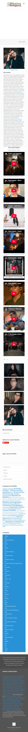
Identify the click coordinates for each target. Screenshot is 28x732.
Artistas (17, 488)
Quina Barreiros (10, 683)
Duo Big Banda (11, 681)
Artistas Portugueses (9, 540)
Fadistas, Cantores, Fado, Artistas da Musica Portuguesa (12, 702)
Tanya (24, 683)
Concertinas (6, 507)
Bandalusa (5, 680)
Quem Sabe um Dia (15, 306)
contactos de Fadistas (14, 691)
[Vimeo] (14, 729)
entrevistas (7, 582)
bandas (16, 492)
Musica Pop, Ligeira (9, 629)
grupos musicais (16, 515)
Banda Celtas (18, 679)
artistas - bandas (10, 490)
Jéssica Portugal (11, 680)
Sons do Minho (16, 686)
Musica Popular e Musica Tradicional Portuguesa (14, 699)
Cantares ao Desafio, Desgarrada (11, 504)
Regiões (6, 641)
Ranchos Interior (6, 523)
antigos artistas (8, 489)
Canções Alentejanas (9, 551)
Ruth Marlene (19, 680)
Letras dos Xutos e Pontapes (11, 617)
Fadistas (6, 510)
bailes (6, 543)
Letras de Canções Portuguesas (12, 610)
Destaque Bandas (15, 509)
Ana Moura (16, 120)
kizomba (7, 517)
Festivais (7, 594)
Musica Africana (12, 517)
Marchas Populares (9, 625)
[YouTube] (16, 729)
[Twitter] (12, 729)
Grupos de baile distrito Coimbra (11, 512)
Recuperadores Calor (8, 708)
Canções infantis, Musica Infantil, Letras (13, 563)
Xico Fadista (11, 677)
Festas (6, 590)
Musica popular (13, 519)
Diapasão (18, 681)
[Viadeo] (18, 729)
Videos (6, 649)
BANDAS (5, 470)
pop (20, 519)
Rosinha (17, 677)
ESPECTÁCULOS (6, 467)
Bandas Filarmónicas (7, 479)
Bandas (6, 547)
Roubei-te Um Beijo (15, 254)
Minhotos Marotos (18, 683)
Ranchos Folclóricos (15, 522)
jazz (5, 517)
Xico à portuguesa (19, 676)
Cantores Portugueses (13, 505)
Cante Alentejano (6, 694)
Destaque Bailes (6, 509)
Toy (6, 681)
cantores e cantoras (7, 689)
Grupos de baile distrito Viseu (13, 513)
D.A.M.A (5, 228)
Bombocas (12, 684)
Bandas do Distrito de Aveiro (14, 497)
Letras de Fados (8, 614)
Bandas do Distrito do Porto (15, 500)
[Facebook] (10, 729)
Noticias (7, 633)
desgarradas (7, 575)
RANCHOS (5, 473)
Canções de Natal (8, 555)
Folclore (12, 510)
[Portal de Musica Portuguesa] (14, 4)
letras (6, 602)
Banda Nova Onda (10, 679)
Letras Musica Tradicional (10, 621)
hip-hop (6, 598)
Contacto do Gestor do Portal (9, 676)
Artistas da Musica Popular (15, 687)
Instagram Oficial (14, 69)
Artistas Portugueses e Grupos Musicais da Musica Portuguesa (12, 696)
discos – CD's (8, 579)
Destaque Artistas (17, 507)
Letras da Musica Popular (10, 606)
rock (4, 526)
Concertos (7, 571)
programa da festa (9, 637)
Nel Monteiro (6, 684)
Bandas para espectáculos (19, 693)
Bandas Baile (5, 677)
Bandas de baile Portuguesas (11, 495)
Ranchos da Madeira (14, 520)
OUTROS (5, 476)
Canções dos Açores (9, 559)
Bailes (12, 492)
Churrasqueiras (14, 706)
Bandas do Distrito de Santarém (15, 499)
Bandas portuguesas (12, 502)
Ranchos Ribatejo (19, 525)
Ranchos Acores (6, 520)
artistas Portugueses (16, 689)
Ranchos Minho (13, 523)
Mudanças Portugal (15, 709)
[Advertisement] (14, 24)
